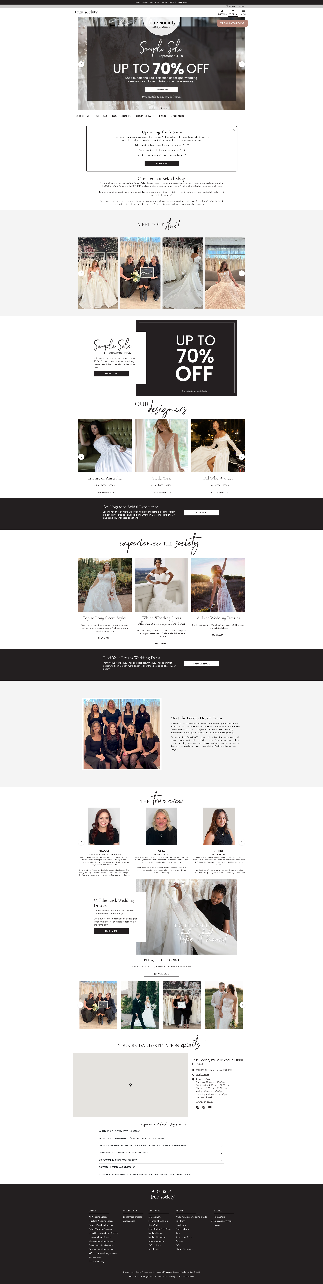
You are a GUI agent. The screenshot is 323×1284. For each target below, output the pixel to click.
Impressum (158, 1272)
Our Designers (121, 116)
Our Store (82, 116)
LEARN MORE (183, 2)
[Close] (234, 129)
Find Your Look (201, 663)
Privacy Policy (128, 1272)
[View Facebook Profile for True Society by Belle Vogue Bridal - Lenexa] (203, 1106)
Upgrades (177, 116)
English (232, 6)
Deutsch (240, 6)
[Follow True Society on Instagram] (158, 1191)
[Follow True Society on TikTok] (169, 1191)
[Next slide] (242, 64)
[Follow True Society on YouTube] (164, 1191)
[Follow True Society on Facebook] (153, 1191)
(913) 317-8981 (202, 1074)
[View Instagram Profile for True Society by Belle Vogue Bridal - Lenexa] (197, 1106)
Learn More (201, 512)
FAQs (162, 116)
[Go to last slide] (80, 1005)
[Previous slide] (81, 64)
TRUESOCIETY (162, 973)
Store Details (145, 116)
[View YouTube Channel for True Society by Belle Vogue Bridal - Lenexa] (209, 1106)
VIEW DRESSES (104, 492)
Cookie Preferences (144, 1272)
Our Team (100, 116)
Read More (103, 638)
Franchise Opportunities (174, 1272)
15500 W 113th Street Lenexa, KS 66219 (214, 1070)
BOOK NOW (162, 163)
